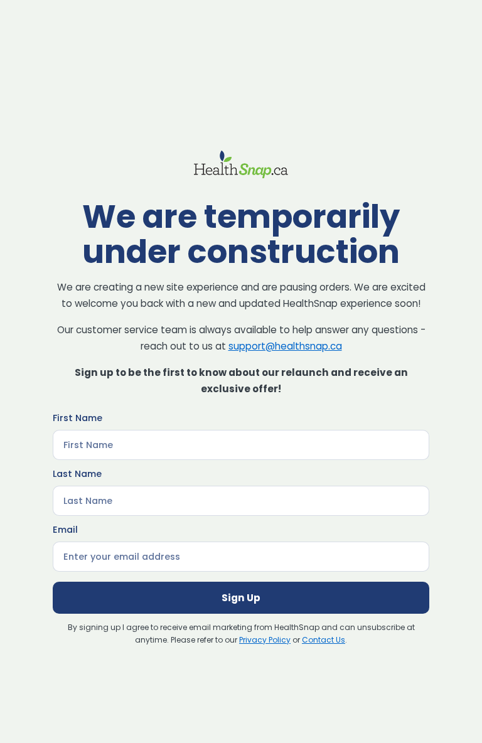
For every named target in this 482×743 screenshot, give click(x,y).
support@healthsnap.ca (285, 346)
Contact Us (323, 639)
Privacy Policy (265, 639)
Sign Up (241, 597)
